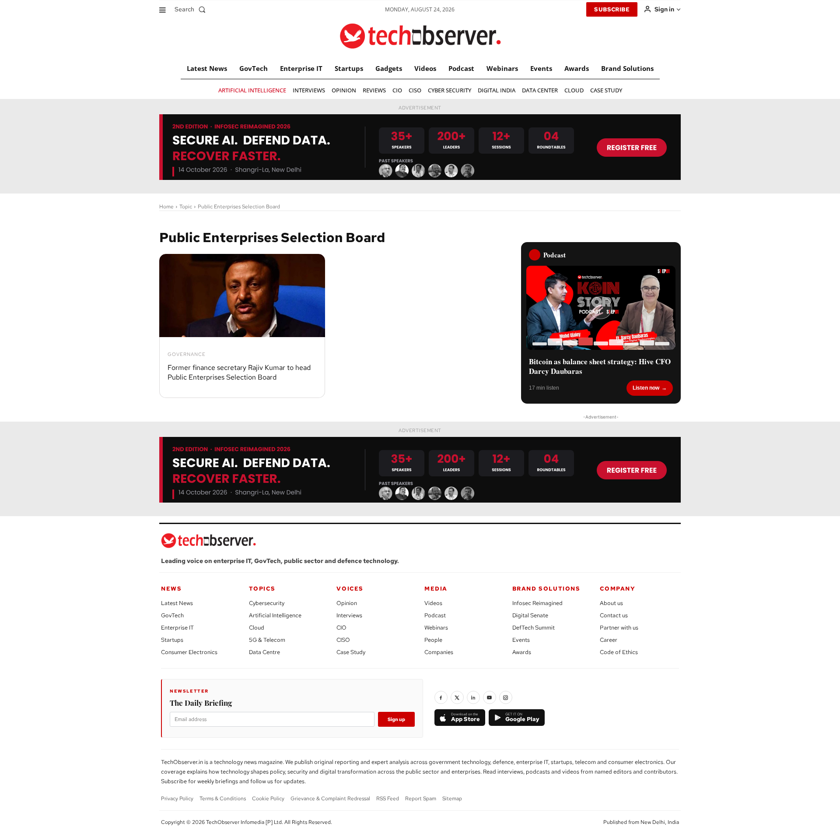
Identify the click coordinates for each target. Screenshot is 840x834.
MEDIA (436, 588)
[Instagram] (505, 697)
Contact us (614, 615)
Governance (187, 354)
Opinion (346, 603)
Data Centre (264, 652)
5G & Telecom (267, 640)
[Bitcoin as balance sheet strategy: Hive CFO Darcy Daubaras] (601, 308)
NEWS (171, 588)
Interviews (349, 615)
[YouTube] (489, 697)
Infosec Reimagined (537, 603)
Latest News (177, 603)
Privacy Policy (177, 798)
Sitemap (452, 798)
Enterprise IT (177, 627)
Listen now (646, 388)
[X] (457, 697)
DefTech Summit (533, 627)
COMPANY (617, 588)
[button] (192, 9)
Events (521, 640)
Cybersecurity (266, 603)
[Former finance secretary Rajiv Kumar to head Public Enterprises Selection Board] (242, 295)
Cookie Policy (268, 798)
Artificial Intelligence (275, 615)
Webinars (436, 627)
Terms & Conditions (223, 798)
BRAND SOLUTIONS (546, 588)
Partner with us (619, 627)
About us (611, 603)
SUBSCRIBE (612, 9)
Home (166, 206)
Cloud (256, 627)
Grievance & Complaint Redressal (330, 798)
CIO (341, 627)
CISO (343, 640)
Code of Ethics (619, 652)
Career (608, 640)
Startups (172, 640)
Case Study (350, 652)
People (433, 640)
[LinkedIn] (473, 697)
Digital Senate (530, 615)
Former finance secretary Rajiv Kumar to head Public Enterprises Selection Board (239, 372)
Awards (521, 652)
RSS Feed (387, 798)
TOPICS (262, 588)
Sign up (396, 719)
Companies (438, 652)
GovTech (172, 615)
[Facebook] (441, 697)
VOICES (350, 588)
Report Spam (420, 798)
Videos (433, 603)
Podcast (435, 615)
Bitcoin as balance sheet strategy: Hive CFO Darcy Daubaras (600, 366)
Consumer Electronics (189, 652)
